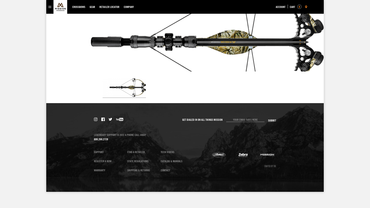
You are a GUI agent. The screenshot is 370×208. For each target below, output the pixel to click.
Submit (272, 120)
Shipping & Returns (138, 170)
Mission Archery (264, 155)
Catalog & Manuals (171, 161)
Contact (165, 170)
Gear (92, 7)
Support (99, 152)
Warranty (99, 170)
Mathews (215, 155)
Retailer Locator (109, 7)
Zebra (239, 155)
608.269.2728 (101, 139)
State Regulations (137, 161)
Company (129, 7)
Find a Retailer (136, 152)
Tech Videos (167, 152)
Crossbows (78, 7)
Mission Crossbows (60, 7)
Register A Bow (102, 161)
